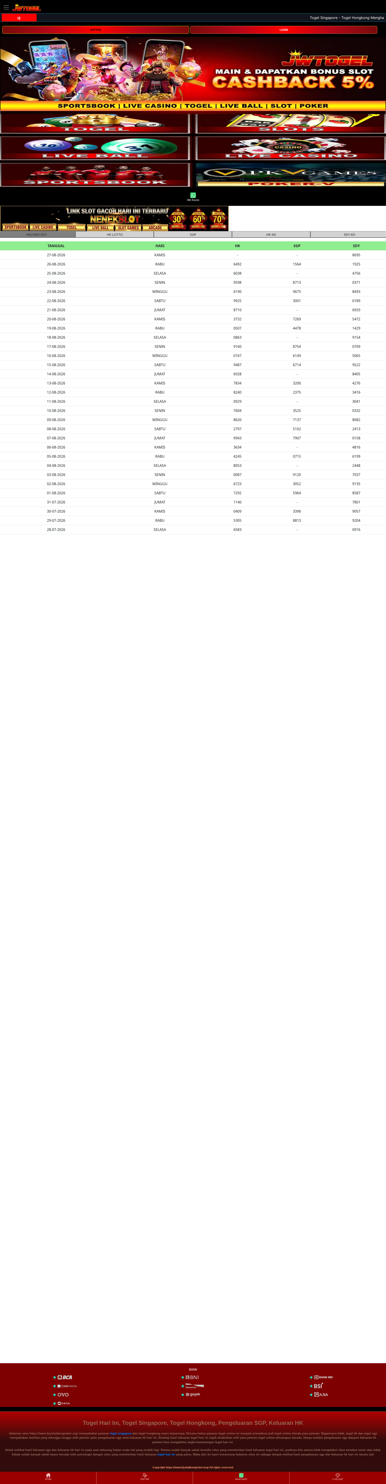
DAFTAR (95, 29)
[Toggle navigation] (6, 7)
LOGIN (284, 29)
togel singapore (121, 1433)
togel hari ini (166, 1454)
